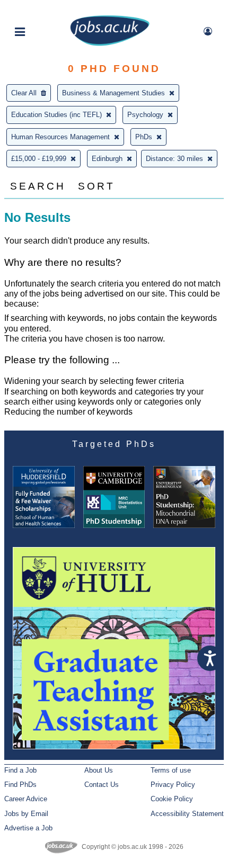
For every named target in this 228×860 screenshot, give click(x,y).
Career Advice (25, 799)
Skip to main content (42, 9)
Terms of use (171, 770)
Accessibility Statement (187, 814)
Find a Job (20, 770)
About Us (98, 770)
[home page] (110, 43)
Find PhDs (20, 785)
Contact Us (101, 785)
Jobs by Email (26, 814)
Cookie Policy (172, 799)
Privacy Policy (173, 785)
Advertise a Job (28, 828)
